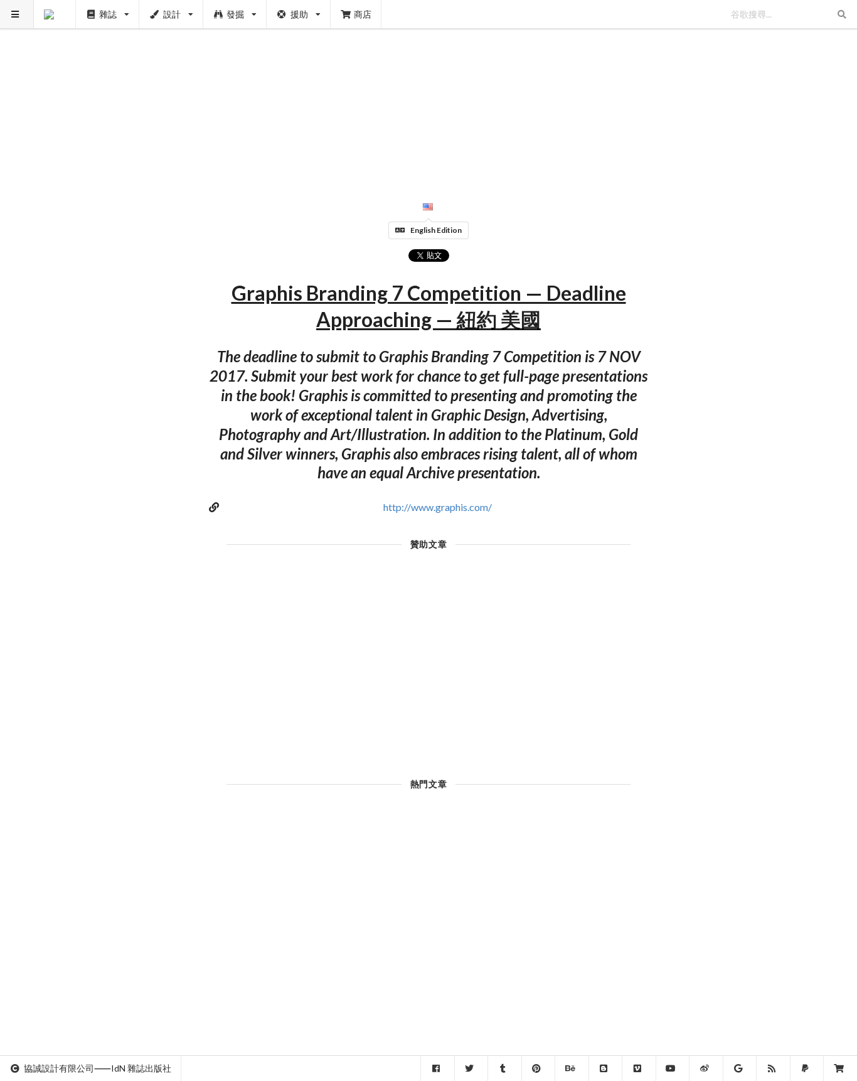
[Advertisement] (428, 88)
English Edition (436, 230)
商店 (362, 14)
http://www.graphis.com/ (437, 507)
